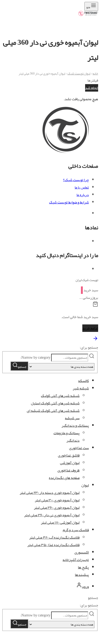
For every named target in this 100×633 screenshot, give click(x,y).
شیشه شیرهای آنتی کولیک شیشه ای (53, 410)
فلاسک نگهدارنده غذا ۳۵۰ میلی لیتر (53, 545)
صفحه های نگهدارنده (64, 478)
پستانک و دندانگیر (75, 425)
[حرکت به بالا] (95, 340)
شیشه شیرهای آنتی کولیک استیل (55, 403)
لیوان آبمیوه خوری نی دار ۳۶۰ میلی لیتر (52, 515)
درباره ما (83, 195)
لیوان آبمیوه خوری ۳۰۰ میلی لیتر (57, 500)
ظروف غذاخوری (68, 470)
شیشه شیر (81, 388)
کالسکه (83, 381)
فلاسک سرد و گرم (76, 530)
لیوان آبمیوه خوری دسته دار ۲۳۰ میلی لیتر (50, 492)
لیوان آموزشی (70, 463)
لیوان (85, 485)
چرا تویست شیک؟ (76, 180)
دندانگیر (73, 440)
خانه (95, 73)
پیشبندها (82, 574)
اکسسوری (81, 552)
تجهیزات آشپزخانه (76, 560)
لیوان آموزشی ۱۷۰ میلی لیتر (60, 522)
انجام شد (91, 88)
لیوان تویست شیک (78, 73)
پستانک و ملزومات (66, 433)
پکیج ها (83, 567)
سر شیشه (72, 418)
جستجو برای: (89, 347)
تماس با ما (82, 187)
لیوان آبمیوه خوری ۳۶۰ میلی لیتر (57, 507)
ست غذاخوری (79, 448)
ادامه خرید (90, 328)
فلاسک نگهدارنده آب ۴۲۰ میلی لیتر (54, 537)
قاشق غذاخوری (69, 455)
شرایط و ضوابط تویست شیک (69, 202)
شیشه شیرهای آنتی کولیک (60, 395)
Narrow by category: (35, 357)
